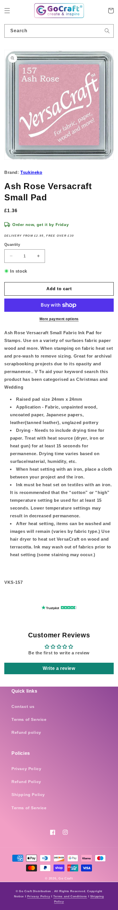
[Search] (107, 30)
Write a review (59, 668)
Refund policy (26, 732)
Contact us (23, 706)
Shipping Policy (28, 794)
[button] (7, 10)
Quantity (12, 244)
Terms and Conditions (70, 896)
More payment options (59, 319)
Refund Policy (26, 781)
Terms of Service (29, 719)
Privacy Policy (26, 768)
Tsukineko (31, 172)
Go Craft (65, 878)
